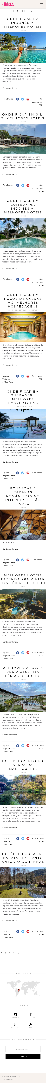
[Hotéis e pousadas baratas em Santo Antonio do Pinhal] (23, 882)
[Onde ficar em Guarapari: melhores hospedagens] (23, 424)
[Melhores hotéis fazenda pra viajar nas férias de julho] (23, 604)
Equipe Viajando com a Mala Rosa (8, 379)
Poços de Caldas (32, 310)
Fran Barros (7, 99)
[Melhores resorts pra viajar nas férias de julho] (23, 697)
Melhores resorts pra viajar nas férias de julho (23, 672)
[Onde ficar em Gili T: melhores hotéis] (23, 139)
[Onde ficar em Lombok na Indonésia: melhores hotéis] (23, 233)
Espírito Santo (20, 407)
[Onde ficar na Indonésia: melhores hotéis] (23, 47)
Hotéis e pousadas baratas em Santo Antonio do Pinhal (23, 857)
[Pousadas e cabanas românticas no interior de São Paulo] (23, 525)
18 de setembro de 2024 (38, 102)
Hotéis (23, 30)
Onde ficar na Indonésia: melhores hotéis (23, 22)
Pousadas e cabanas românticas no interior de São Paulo (23, 496)
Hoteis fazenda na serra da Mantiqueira (23, 765)
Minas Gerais (19, 310)
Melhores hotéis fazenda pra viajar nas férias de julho (23, 579)
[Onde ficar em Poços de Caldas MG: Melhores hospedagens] (23, 327)
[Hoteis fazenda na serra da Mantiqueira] (23, 790)
